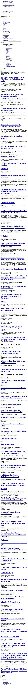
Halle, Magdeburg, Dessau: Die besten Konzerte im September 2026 (13, 466)
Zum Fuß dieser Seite (7, 6)
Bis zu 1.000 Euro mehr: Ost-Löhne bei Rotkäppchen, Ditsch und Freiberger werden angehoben (14, 277)
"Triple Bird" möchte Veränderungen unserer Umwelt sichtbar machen (13, 499)
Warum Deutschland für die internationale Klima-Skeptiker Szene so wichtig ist (13, 534)
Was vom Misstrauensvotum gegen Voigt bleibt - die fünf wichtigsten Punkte (12, 79)
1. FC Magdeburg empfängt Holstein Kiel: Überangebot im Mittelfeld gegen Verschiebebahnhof (13, 339)
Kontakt (4, 679)
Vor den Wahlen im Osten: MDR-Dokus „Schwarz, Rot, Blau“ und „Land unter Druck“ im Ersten (14, 670)
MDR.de (5, 68)
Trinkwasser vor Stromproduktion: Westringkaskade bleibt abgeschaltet (13, 258)
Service (3, 677)
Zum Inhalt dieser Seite (8, 1)
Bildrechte (5, 684)
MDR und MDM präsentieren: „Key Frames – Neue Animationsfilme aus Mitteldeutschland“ (13, 645)
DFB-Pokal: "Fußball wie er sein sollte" (14, 417)
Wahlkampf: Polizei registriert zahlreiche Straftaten (11, 156)
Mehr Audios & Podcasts (9, 438)
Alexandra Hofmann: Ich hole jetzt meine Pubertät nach (12, 597)
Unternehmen (4, 676)
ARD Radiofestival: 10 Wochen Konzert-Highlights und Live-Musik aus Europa (14, 631)
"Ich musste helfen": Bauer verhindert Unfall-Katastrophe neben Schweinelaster (13, 191)
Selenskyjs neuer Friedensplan (11, 404)
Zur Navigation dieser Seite (8, 3)
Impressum (5, 680)
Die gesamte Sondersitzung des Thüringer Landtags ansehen (11, 125)
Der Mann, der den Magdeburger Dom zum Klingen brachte (14, 432)
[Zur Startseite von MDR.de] (3, 9)
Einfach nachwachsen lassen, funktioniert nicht (10, 513)
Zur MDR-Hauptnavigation (8, 5)
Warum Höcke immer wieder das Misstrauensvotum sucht (12, 95)
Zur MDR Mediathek (7, 2)
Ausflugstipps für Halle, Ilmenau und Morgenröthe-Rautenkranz (13, 452)
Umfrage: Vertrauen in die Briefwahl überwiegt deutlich (13, 147)
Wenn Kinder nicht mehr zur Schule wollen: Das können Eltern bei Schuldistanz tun (13, 244)
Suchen (2, 17)
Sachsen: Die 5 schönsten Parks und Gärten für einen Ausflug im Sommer (13, 484)
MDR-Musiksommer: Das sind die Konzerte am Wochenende (12, 610)
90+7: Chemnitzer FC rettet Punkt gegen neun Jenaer (12, 309)
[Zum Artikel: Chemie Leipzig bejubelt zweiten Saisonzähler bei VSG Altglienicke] (14, 318)
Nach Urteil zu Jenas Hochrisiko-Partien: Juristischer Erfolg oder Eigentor (12, 328)
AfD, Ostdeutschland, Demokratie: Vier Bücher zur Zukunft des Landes (14, 397)
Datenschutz (5, 682)
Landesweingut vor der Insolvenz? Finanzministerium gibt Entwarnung (13, 227)
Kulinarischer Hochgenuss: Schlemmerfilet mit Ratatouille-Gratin (13, 549)
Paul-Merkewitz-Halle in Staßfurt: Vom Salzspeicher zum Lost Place (14, 211)
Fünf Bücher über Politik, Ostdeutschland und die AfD (10, 476)
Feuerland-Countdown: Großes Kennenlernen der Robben (11, 352)
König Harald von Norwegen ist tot (12, 590)
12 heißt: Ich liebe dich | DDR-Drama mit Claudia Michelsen (13, 362)
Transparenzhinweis (7, 683)
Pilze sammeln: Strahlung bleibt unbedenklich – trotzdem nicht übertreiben (11, 296)
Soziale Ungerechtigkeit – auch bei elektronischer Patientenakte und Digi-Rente (13, 523)
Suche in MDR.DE (4, 16)
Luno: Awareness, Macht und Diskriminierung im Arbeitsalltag (12, 411)
